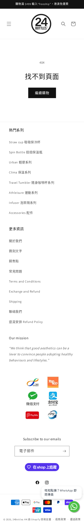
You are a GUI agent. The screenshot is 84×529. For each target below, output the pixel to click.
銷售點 (14, 261)
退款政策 (60, 519)
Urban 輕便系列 (20, 162)
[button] (9, 24)
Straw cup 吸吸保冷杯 (25, 142)
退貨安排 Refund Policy (26, 322)
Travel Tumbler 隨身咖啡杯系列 (31, 183)
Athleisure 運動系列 (23, 193)
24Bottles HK (20, 519)
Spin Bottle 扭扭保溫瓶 (25, 152)
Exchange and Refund (24, 291)
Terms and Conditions (25, 281)
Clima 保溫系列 (20, 172)
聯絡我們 (15, 312)
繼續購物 (42, 93)
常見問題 (15, 271)
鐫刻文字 (15, 251)
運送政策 (75, 519)
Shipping (15, 301)
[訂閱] (64, 451)
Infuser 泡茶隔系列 (23, 203)
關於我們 (15, 241)
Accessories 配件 (21, 213)
